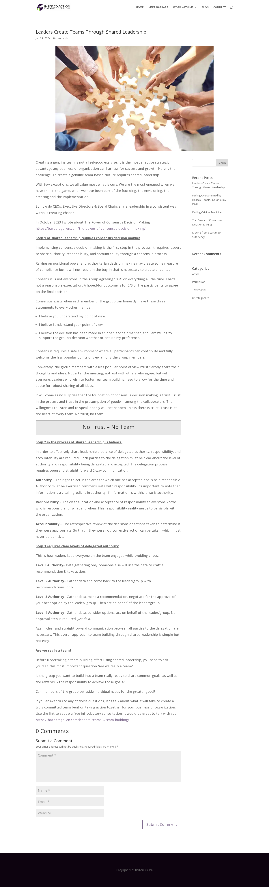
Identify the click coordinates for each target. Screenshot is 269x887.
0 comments (60, 38)
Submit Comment (161, 824)
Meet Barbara (158, 7)
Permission (198, 282)
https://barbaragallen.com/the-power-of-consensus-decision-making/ (90, 228)
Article (195, 274)
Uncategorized (200, 298)
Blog (205, 7)
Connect (219, 7)
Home (140, 7)
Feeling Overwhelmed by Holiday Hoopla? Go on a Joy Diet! (209, 200)
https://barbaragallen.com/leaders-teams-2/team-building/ (82, 720)
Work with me (183, 7)
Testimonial (199, 290)
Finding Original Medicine (207, 212)
